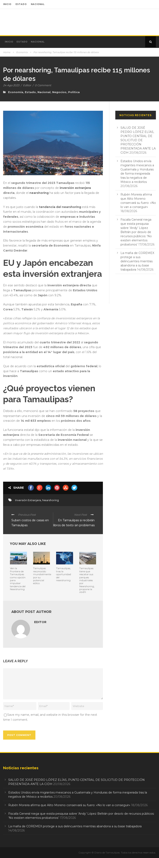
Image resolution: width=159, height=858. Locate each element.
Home (6, 52)
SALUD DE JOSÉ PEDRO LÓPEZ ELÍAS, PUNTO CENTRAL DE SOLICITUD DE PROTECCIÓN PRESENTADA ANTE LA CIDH (138, 140)
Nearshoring (50, 500)
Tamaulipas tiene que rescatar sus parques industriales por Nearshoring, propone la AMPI (87, 580)
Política (74, 92)
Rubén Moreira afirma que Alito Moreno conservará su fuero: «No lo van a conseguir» (69, 805)
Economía (22, 52)
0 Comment (43, 85)
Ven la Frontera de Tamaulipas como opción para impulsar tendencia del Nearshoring (17, 579)
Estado (22, 41)
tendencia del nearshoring (60, 207)
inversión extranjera (75, 188)
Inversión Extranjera (28, 500)
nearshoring (39, 193)
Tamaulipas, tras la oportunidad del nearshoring (63, 574)
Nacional (38, 41)
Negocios (59, 92)
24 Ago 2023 (11, 85)
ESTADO (21, 4)
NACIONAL (38, 4)
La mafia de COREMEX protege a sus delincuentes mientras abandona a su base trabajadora (137, 261)
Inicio (9, 41)
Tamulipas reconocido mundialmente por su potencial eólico (42, 576)
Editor (27, 85)
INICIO (7, 4)
